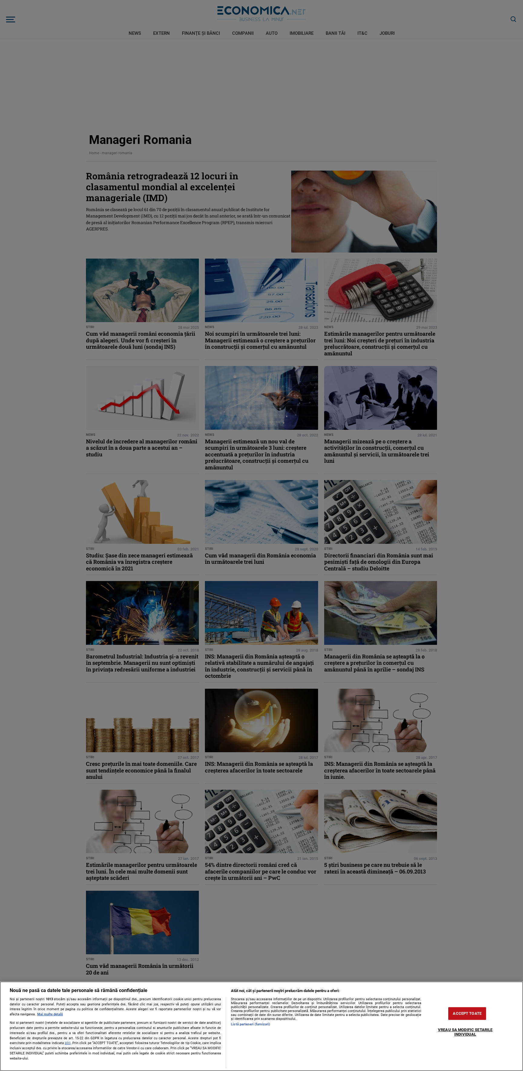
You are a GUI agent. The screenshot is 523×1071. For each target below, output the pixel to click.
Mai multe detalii (50, 1014)
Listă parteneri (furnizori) (250, 1024)
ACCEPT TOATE (467, 1013)
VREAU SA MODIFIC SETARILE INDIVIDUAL (465, 1032)
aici (68, 1043)
